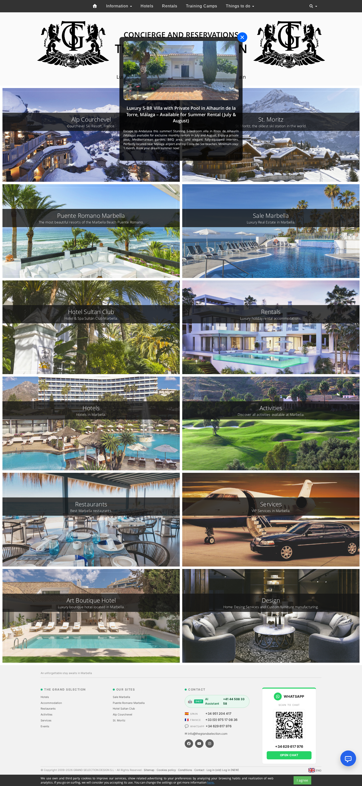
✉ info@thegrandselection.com (206, 733)
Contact (199, 770)
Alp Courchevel (122, 714)
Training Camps (201, 6)
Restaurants (48, 708)
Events (45, 726)
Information (118, 6)
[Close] (242, 37)
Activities (46, 714)
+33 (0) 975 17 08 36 (221, 720)
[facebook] (189, 743)
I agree (302, 780)
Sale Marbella (121, 697)
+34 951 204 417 (218, 713)
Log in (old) (214, 770)
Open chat (289, 755)
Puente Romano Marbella (129, 703)
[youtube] (199, 743)
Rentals (169, 6)
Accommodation (51, 703)
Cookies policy (167, 770)
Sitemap (149, 770)
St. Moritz (119, 720)
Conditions (185, 770)
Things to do (239, 6)
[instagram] (209, 743)
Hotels (147, 6)
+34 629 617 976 (218, 726)
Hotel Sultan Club (124, 708)
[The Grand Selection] (95, 6)
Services (46, 720)
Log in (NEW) (230, 770)
